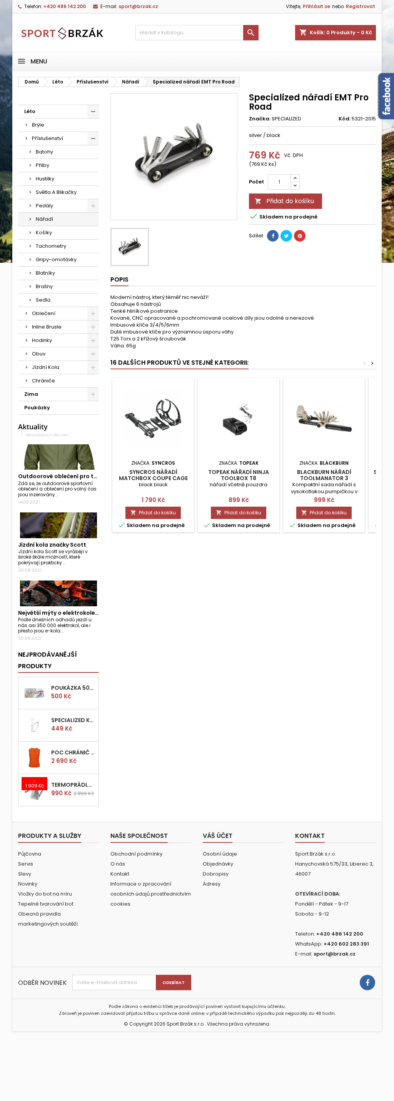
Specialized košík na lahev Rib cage (73, 720)
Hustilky (45, 178)
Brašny (44, 286)
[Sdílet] (273, 236)
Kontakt (119, 873)
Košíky (44, 232)
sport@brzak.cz (138, 6)
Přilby (42, 165)
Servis (25, 863)
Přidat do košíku (284, 201)
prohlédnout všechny (47, 434)
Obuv (38, 353)
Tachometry (51, 246)
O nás (117, 863)
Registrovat (360, 6)
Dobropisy (216, 873)
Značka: (259, 118)
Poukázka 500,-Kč (73, 688)
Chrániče (43, 380)
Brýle (38, 124)
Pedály (44, 205)
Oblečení (43, 313)
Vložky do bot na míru (45, 893)
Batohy (44, 151)
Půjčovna (29, 853)
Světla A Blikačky (56, 192)
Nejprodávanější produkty (47, 660)
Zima (31, 394)
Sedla (43, 300)
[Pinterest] (300, 236)
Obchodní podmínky (136, 853)
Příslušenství (47, 138)
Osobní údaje (220, 853)
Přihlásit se (316, 6)
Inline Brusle (47, 326)
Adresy (211, 883)
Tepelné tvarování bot (45, 903)
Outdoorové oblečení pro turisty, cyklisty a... (81, 476)
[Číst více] (62, 494)
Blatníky (45, 273)
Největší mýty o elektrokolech (60, 613)
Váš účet (217, 835)
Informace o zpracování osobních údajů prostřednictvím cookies (150, 893)
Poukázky (37, 407)
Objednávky (218, 863)
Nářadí (44, 219)
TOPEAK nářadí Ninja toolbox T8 (238, 475)
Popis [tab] (119, 279)
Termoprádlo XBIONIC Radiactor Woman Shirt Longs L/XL (73, 785)
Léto (29, 111)
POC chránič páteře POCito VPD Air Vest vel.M (73, 752)
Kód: (345, 118)
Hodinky (42, 340)
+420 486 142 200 (64, 6)
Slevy (24, 873)
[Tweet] (286, 236)
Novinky (27, 883)
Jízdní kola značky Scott (52, 545)
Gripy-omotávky (56, 259)
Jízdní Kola (45, 367)
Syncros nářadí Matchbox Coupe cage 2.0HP (153, 478)
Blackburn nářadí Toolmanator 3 (324, 475)
